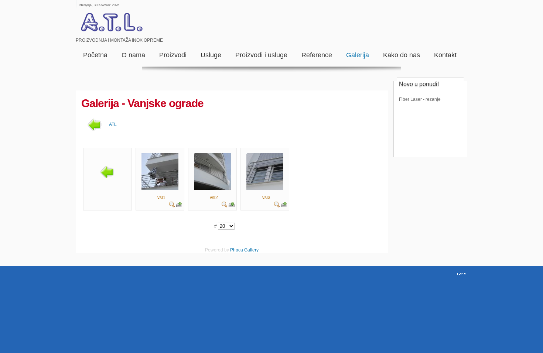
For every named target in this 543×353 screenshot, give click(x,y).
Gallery (251, 250)
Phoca (236, 250)
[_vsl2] (212, 188)
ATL (113, 124)
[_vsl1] (159, 188)
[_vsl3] (264, 188)
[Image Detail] (172, 206)
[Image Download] (179, 206)
